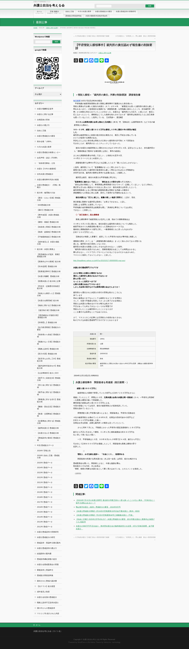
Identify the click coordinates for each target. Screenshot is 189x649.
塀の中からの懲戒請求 (46, 608)
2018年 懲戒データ (44, 497)
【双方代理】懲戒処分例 (47, 354)
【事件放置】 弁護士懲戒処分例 (48, 216)
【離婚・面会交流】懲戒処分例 (48, 408)
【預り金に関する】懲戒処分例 (48, 386)
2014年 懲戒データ (44, 517)
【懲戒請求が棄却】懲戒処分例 (48, 439)
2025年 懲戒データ (44, 463)
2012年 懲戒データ (44, 527)
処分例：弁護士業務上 (46, 249)
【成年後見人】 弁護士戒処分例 (48, 243)
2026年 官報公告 (44, 451)
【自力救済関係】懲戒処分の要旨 (48, 328)
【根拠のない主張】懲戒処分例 (48, 343)
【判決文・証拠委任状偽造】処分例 (48, 287)
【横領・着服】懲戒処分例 (48, 222)
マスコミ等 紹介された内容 (48, 613)
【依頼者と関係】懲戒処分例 (48, 227)
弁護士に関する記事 (52, 27)
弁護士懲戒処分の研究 (46, 537)
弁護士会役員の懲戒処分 (47, 597)
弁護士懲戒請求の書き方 (47, 548)
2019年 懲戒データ (44, 492)
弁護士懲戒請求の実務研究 (48, 532)
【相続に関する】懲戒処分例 (48, 305)
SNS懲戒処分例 (44, 205)
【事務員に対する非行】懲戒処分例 (48, 400)
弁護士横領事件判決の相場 (48, 180)
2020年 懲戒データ (44, 487)
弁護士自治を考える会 (49, 5)
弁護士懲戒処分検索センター (48, 152)
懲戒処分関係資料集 (45, 575)
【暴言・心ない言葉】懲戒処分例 (48, 199)
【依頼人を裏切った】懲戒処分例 (48, 294)
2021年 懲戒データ (44, 482)
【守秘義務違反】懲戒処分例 (48, 237)
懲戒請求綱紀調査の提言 (47, 559)
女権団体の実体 (43, 120)
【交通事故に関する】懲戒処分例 (48, 422)
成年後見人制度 (43, 592)
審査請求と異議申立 (45, 570)
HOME (35, 27)
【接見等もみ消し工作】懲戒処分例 (48, 360)
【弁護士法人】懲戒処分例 (48, 433)
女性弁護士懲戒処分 (45, 174)
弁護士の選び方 (43, 125)
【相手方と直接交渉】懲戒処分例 (48, 379)
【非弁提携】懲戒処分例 (47, 266)
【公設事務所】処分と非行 (48, 373)
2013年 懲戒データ (44, 522)
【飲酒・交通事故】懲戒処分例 (48, 415)
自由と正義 (41, 131)
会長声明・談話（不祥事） (48, 158)
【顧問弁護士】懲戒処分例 (48, 428)
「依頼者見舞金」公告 (46, 163)
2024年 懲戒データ (44, 467)
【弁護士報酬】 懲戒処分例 (48, 276)
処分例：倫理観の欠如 (46, 193)
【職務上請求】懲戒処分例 (48, 349)
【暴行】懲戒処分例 (45, 210)
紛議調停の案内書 (44, 554)
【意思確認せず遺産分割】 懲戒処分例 (48, 316)
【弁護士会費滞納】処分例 (48, 300)
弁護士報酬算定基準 (45, 109)
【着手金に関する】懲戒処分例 (48, 393)
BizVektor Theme (94, 642)
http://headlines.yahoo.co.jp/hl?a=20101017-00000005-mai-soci (99, 260)
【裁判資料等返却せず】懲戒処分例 (48, 367)
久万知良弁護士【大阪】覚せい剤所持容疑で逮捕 (91, 36)
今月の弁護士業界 (44, 147)
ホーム (38, 625)
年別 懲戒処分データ (45, 445)
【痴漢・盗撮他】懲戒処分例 (48, 232)
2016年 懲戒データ (44, 507)
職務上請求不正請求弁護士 (48, 603)
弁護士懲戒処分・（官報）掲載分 (48, 186)
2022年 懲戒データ (44, 477)
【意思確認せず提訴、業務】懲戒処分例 (48, 255)
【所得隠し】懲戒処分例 (47, 322)
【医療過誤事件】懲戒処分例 (48, 271)
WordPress (82, 642)
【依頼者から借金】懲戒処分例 (48, 335)
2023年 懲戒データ (44, 472)
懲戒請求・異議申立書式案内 (48, 543)
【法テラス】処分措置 (46, 586)
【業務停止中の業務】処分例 (48, 261)
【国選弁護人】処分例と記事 (48, 281)
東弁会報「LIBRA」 (45, 141)
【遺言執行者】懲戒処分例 (48, 310)
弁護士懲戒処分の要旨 (46, 136)
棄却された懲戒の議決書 (47, 581)
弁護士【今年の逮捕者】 (47, 169)
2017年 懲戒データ (44, 502)
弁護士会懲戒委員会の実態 (48, 564)
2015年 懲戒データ (44, 512)
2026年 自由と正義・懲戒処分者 (48, 456)
